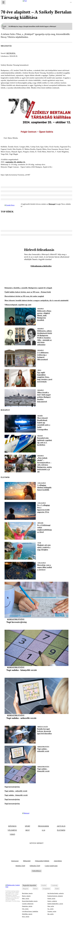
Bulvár (35, 888)
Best (27, 830)
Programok (43, 826)
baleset (40, 435)
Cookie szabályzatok (51, 866)
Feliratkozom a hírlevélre (41, 266)
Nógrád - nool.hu (51, 898)
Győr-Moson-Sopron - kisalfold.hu (30, 911)
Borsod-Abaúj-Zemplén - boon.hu (29, 901)
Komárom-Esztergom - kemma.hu (55, 896)
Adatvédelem (58, 861)
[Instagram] (41, 849)
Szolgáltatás (46, 888)
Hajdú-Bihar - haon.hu (27, 914)
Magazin (25, 888)
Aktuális (61, 826)
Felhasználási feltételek (42, 861)
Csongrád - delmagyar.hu (27, 903)
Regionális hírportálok (29, 885)
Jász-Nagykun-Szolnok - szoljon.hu (55, 893)
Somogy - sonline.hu (52, 901)
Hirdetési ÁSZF (20, 866)
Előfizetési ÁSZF (35, 866)
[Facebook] (31, 849)
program (17, 60)
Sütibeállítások (36, 871)
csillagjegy (42, 483)
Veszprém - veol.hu (51, 911)
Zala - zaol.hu (50, 914)
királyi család (43, 726)
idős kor (40, 523)
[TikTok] (36, 849)
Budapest (29, 60)
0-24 (43, 830)
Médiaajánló (27, 861)
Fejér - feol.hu (25, 909)
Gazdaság (54, 885)
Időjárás (12, 826)
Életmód (61, 830)
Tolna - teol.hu (50, 906)
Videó (12, 834)
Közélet (43, 885)
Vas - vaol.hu (50, 909)
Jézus (39, 370)
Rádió (57, 888)
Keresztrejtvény (15, 619)
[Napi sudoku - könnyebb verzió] (21, 673)
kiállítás (6, 60)
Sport (27, 826)
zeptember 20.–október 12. (15, 162)
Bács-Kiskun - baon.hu (27, 893)
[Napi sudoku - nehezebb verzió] (21, 721)
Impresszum (15, 861)
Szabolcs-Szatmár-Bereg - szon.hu (55, 903)
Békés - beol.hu (25, 898)
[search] (71, 2)
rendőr (40, 415)
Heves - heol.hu (25, 916)
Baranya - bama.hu (26, 896)
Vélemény (12, 830)
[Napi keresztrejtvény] (16, 625)
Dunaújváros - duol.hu (27, 906)
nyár (39, 542)
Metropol (11, 53)
